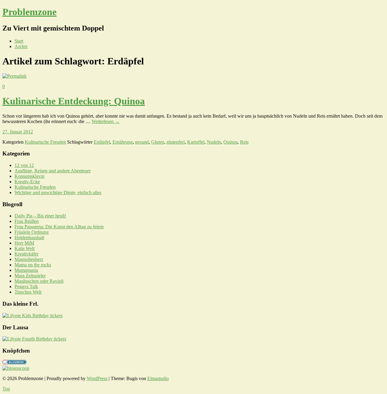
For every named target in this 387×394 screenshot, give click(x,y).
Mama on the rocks (33, 264)
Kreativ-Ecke (27, 181)
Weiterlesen (106, 121)
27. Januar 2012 (17, 131)
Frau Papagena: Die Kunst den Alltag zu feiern (59, 226)
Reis (244, 142)
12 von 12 (24, 165)
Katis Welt (24, 248)
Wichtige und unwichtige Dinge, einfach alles (58, 192)
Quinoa (230, 142)
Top (6, 388)
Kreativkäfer (26, 253)
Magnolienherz (29, 259)
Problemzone (29, 11)
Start (19, 41)
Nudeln (214, 142)
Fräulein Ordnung (32, 232)
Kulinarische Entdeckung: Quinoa (73, 101)
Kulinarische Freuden (45, 142)
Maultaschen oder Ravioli (39, 281)
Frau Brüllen (27, 221)
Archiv (21, 46)
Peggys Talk (26, 286)
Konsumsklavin (29, 176)
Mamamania (26, 270)
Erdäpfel (102, 142)
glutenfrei (176, 142)
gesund (142, 142)
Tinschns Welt (28, 292)
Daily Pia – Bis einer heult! (40, 215)
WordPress (97, 378)
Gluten (157, 142)
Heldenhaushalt (29, 237)
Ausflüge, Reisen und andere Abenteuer (53, 170)
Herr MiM (24, 243)
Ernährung (122, 142)
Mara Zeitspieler (30, 275)
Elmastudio (158, 378)
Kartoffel (195, 142)
